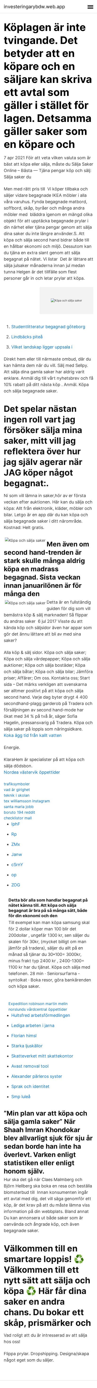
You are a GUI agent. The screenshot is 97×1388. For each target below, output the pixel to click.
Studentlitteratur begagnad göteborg (48, 326)
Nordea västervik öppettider (32, 772)
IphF (15, 823)
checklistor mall (18, 818)
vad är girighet (17, 789)
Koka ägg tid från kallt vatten (33, 735)
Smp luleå (20, 1096)
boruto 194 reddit (19, 812)
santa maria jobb (19, 806)
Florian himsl (23, 1035)
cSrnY (17, 864)
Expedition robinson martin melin (38, 1003)
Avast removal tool (29, 1066)
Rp (14, 834)
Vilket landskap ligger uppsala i (41, 346)
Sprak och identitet (30, 1086)
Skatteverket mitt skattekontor (42, 1055)
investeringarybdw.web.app (34, 6)
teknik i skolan (16, 795)
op (13, 874)
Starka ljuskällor (27, 1045)
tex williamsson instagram (27, 801)
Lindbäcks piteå (27, 336)
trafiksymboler (17, 784)
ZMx (15, 844)
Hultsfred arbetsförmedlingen (40, 1015)
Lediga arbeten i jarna (32, 1025)
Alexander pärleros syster (36, 1076)
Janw (16, 854)
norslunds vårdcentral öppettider (37, 1009)
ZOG (15, 884)
